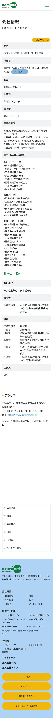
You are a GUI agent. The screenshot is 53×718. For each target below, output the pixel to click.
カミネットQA (8, 657)
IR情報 (10, 539)
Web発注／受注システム (39, 619)
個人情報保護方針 (26, 696)
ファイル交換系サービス (39, 615)
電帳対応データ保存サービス (14, 632)
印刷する (40, 39)
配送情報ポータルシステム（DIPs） (14, 621)
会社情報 (11, 508)
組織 (9, 516)
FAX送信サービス (12, 626)
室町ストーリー (11, 644)
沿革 (9, 531)
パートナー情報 (14, 547)
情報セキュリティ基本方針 (27, 706)
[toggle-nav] (47, 5)
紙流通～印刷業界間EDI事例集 (14, 650)
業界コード (34, 630)
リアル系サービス (12, 615)
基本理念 (11, 523)
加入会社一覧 (9, 662)
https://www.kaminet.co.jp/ (22, 415)
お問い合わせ (26, 686)
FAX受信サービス (36, 626)
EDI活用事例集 (35, 644)
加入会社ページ (10, 667)
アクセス (18, 71)
